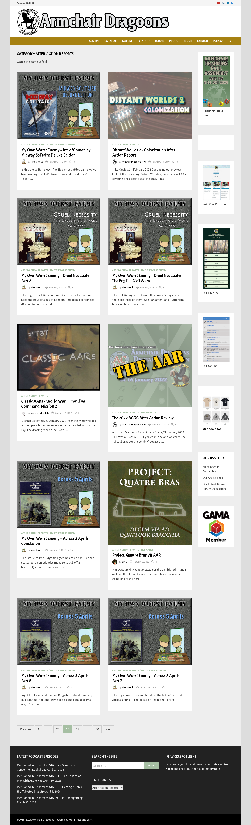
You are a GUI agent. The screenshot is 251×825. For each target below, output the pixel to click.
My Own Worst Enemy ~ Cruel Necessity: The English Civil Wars (146, 278)
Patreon (202, 41)
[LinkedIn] (228, 3)
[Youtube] (218, 3)
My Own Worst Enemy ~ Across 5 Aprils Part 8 (54, 678)
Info (172, 41)
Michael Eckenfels (40, 412)
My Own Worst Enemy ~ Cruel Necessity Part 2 (55, 278)
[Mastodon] (232, 3)
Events (142, 41)
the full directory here (206, 769)
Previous (25, 729)
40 (97, 729)
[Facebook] (214, 3)
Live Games (147, 549)
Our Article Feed (213, 478)
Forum (159, 41)
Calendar (110, 41)
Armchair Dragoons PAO (134, 161)
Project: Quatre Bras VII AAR (136, 555)
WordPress (75, 819)
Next (108, 729)
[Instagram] (223, 3)
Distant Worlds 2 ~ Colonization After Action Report (144, 152)
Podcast (219, 41)
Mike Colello (37, 161)
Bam (89, 819)
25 (57, 729)
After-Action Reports (34, 144)
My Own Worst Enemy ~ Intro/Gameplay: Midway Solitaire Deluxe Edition (56, 152)
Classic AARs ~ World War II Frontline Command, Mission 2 (53, 403)
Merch (188, 41)
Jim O (125, 561)
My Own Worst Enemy (62, 144)
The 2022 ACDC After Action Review (143, 418)
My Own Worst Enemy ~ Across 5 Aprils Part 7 (145, 678)
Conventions (148, 412)
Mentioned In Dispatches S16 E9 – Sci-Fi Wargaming (50, 798)
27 (77, 729)
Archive (94, 41)
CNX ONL (127, 41)
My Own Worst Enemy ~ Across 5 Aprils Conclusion (54, 541)
